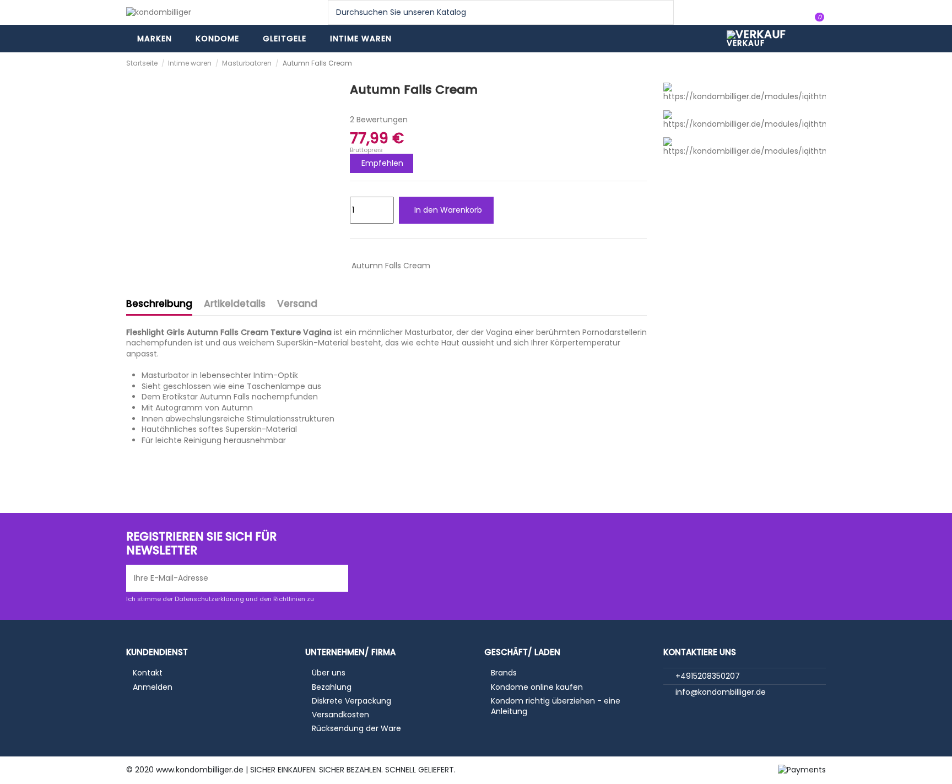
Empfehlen (382, 163)
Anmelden (152, 687)
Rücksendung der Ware (356, 728)
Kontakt (148, 673)
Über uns (328, 673)
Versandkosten (340, 715)
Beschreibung (159, 304)
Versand (297, 304)
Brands (504, 673)
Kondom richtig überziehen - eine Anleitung (555, 706)
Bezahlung (331, 687)
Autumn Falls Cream (390, 265)
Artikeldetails (235, 304)
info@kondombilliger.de (720, 692)
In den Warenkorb (448, 209)
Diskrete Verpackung (351, 701)
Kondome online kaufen (537, 687)
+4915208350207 (707, 676)
